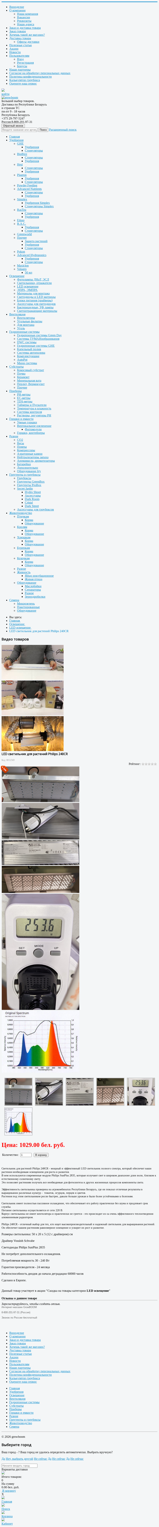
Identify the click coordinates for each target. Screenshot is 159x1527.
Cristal (29, 502)
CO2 (20, 439)
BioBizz (22, 154)
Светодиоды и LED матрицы (36, 297)
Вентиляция (17, 314)
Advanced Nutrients (29, 189)
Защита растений (36, 241)
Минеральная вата (29, 380)
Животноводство (20, 513)
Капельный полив (29, 349)
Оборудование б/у (29, 471)
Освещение (16, 276)
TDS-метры (24, 401)
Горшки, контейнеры (31, 432)
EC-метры (23, 398)
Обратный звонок (13, 125)
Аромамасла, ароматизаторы (36, 460)
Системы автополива (31, 352)
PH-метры (23, 394)
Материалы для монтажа (33, 293)
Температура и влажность (34, 408)
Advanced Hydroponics (31, 255)
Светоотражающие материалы (37, 310)
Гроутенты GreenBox (31, 481)
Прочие (22, 387)
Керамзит (23, 377)
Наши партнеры (20, 69)
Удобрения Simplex (37, 202)
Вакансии (23, 17)
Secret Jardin (25, 488)
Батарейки (24, 464)
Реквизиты (24, 20)
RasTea (21, 209)
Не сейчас (40, 1458)
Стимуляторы (34, 150)
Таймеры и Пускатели (32, 405)
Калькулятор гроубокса (24, 80)
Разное (13, 436)
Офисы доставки (28, 41)
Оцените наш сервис (23, 83)
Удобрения (16, 140)
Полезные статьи (20, 45)
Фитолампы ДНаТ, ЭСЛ (33, 279)
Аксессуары (33, 495)
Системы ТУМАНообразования (38, 338)
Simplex (22, 199)
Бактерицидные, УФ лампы (35, 307)
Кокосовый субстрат (30, 370)
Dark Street (32, 506)
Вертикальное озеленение (34, 425)
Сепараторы (33, 589)
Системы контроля (29, 412)
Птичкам (23, 516)
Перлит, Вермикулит (31, 384)
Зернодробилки (35, 596)
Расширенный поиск (63, 129)
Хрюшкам (23, 537)
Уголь (21, 328)
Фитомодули (33, 429)
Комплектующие (28, 356)
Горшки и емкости (21, 419)
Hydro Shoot (33, 492)
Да (3, 1458)
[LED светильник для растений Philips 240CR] (18, 1092)
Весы (20, 443)
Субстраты (16, 366)
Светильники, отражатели (34, 283)
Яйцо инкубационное (39, 575)
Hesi (20, 164)
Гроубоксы (24, 478)
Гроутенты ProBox (29, 485)
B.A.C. (21, 223)
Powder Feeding (27, 185)
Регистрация (25, 62)
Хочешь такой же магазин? (27, 34)
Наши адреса (25, 24)
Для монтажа (25, 324)
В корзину (9, 1490)
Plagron (22, 175)
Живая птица (33, 579)
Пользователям (19, 55)
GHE (20, 143)
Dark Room (32, 499)
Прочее (22, 237)
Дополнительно (27, 467)
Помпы (22, 446)
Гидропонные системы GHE (36, 345)
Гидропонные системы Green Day (39, 335)
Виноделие (16, 7)
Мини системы (27, 363)
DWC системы (26, 342)
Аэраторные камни (29, 453)
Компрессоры (26, 450)
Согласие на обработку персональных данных (39, 73)
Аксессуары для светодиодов (36, 304)
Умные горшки (27, 422)
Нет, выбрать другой (19, 1458)
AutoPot (22, 359)
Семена (14, 600)
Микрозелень (26, 603)
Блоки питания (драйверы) (35, 300)
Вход (20, 59)
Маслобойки (33, 586)
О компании (17, 10)
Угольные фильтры (29, 321)
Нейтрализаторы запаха (32, 457)
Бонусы (22, 66)
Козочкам (23, 558)
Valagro (22, 269)
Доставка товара (20, 38)
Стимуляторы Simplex (39, 206)
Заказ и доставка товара (25, 27)
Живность (23, 572)
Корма (29, 520)
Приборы (15, 391)
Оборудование (34, 523)
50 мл (28, 272)
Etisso (20, 220)
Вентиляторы (26, 317)
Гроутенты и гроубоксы (25, 474)
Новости (15, 52)
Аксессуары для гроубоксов (35, 509)
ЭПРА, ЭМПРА (27, 290)
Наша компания (27, 13)
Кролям (22, 527)
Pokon (21, 251)
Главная (14, 136)
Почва (21, 373)
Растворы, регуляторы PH (34, 415)
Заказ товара (17, 31)
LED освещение (27, 286)
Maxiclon (23, 265)
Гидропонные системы (24, 331)
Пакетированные (28, 607)
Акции (13, 48)
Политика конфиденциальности (30, 76)
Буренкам (23, 547)
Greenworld (24, 234)
